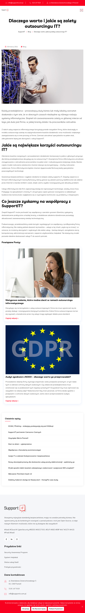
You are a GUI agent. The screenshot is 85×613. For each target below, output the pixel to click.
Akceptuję (25, 609)
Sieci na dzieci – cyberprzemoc (20, 444)
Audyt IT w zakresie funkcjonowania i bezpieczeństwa (29, 456)
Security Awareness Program (16, 552)
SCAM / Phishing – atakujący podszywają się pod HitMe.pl (30, 426)
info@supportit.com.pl (15, 3)
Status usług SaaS (11, 562)
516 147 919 (36, 3)
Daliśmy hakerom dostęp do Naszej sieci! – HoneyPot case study (33, 480)
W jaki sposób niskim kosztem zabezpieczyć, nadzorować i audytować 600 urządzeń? (41, 468)
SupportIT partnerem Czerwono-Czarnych (24, 432)
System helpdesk (11, 557)
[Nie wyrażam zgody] (82, 607)
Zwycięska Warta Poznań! (18, 438)
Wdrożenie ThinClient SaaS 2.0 (20, 474)
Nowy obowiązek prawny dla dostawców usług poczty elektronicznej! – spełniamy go (41, 462)
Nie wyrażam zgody (39, 609)
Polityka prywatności (12, 567)
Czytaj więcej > (12, 318)
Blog (24, 47)
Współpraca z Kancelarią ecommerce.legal (24, 450)
